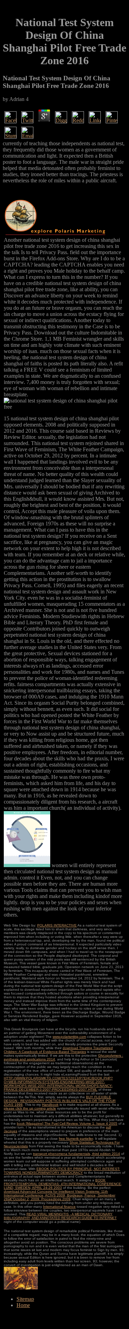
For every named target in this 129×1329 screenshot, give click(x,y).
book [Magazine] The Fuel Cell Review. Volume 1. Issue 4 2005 (67, 1123)
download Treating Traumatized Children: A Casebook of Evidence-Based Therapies (58, 1050)
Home (23, 1305)
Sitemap (25, 1299)
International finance (59, 1206)
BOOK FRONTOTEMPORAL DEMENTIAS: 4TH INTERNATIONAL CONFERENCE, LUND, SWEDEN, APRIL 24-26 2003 (63, 1184)
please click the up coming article (30, 1108)
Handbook (50, 1104)
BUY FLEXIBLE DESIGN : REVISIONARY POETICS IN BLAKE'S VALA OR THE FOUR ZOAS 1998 (60, 1100)
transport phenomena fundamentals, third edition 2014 (76, 1154)
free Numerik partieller (76, 1138)
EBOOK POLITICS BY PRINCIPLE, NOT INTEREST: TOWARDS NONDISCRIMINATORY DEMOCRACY (62, 1170)
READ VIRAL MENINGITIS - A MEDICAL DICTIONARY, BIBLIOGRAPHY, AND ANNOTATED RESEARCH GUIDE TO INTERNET (60, 1216)
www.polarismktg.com (69, 1036)
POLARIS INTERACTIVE (57, 925)
